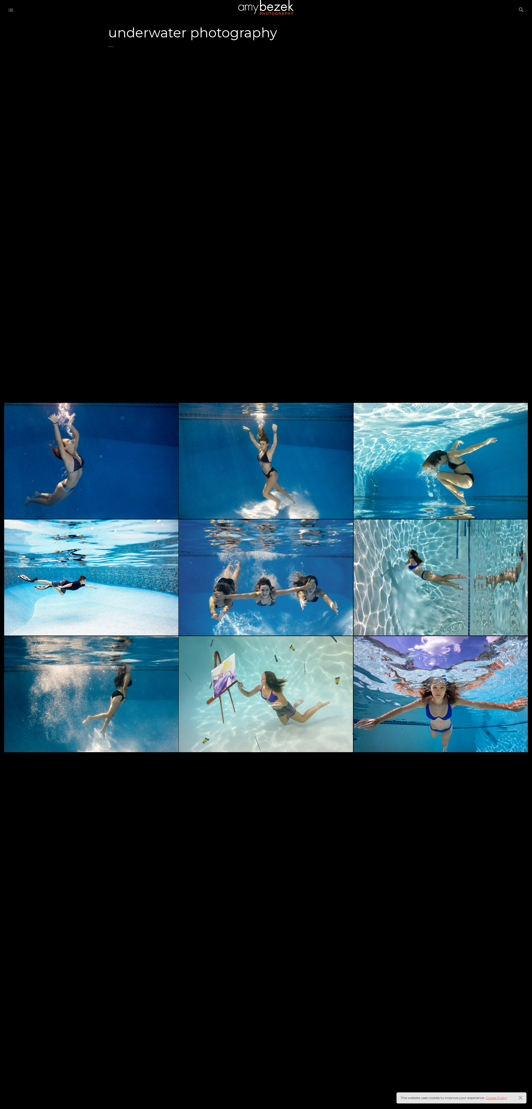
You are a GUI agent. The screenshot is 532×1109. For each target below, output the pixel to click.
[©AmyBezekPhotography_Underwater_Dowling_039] (441, 694)
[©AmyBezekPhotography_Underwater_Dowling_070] (441, 577)
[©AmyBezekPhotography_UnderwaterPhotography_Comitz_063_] (441, 461)
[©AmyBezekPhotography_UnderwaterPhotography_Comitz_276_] (91, 461)
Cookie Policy (496, 1098)
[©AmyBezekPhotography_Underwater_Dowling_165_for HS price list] (266, 694)
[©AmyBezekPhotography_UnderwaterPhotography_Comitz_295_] (266, 461)
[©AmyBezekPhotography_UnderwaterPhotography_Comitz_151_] (91, 694)
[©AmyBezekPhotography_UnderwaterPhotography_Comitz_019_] (266, 577)
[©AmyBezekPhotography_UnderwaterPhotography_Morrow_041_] (91, 577)
